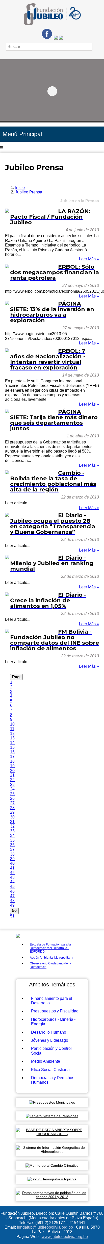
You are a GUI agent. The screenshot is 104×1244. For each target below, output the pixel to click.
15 (12, 747)
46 (12, 891)
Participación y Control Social (51, 1050)
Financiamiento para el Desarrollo (51, 1000)
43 (12, 877)
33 (12, 831)
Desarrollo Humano (48, 1032)
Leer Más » (89, 259)
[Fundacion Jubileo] (52, 27)
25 (12, 794)
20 (12, 770)
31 (12, 821)
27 (12, 803)
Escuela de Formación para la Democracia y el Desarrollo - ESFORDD (50, 948)
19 (12, 766)
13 (12, 738)
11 (12, 729)
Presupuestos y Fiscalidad (55, 1011)
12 (12, 733)
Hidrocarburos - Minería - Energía (53, 1021)
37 (12, 849)
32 (12, 826)
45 (12, 886)
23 (12, 784)
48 (12, 901)
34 (12, 835)
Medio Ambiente (45, 1061)
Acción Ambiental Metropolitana (51, 957)
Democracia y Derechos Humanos (52, 1080)
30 (12, 817)
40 (12, 863)
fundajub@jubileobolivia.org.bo (45, 1227)
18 (12, 761)
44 (12, 882)
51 (12, 916)
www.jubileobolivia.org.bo (65, 1236)
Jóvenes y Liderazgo (49, 1040)
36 (12, 845)
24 (12, 789)
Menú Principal (22, 134)
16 (12, 752)
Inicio (20, 187)
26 (12, 798)
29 (12, 812)
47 (12, 896)
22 (12, 780)
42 (12, 872)
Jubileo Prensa (28, 192)
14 (12, 742)
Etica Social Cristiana (50, 1069)
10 (12, 724)
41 (12, 868)
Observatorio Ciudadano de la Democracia (50, 965)
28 (12, 808)
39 (12, 859)
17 (12, 756)
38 (12, 854)
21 (12, 775)
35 (12, 840)
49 (12, 905)
